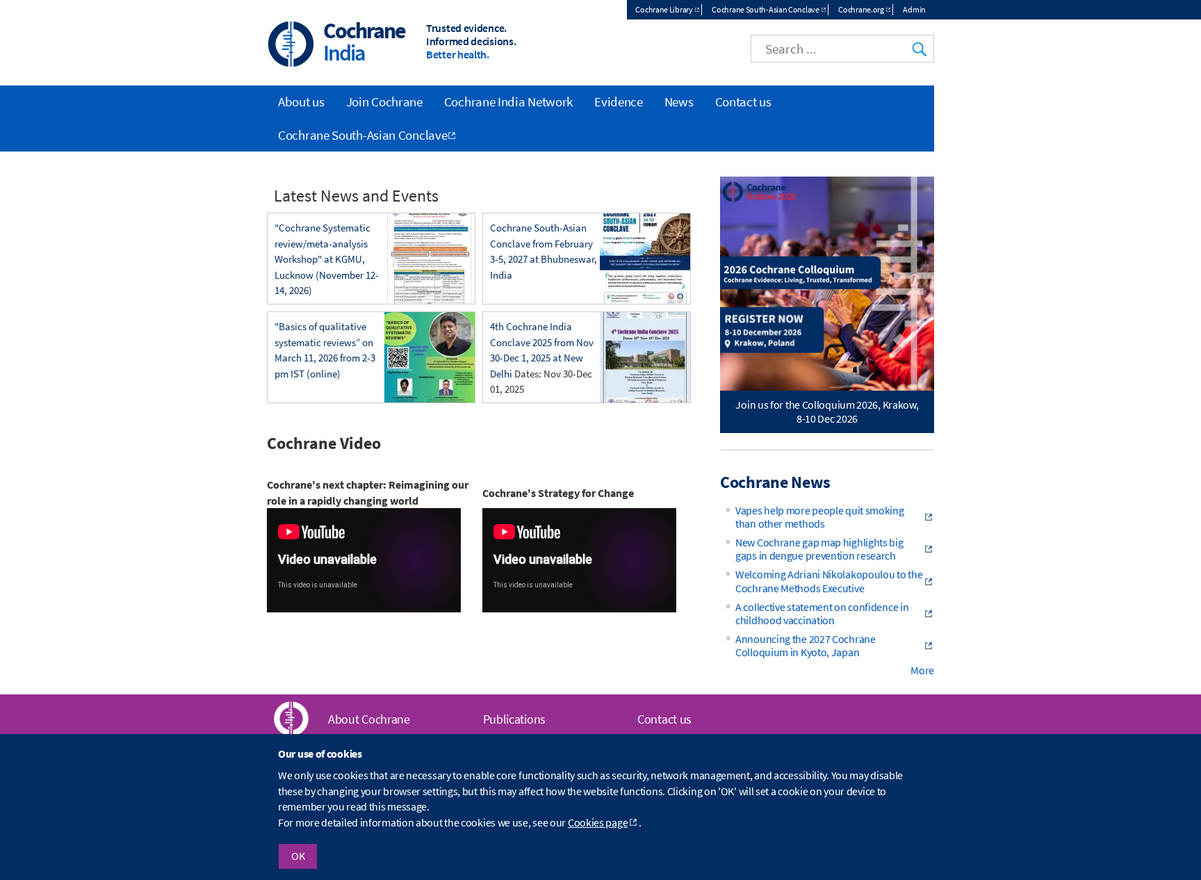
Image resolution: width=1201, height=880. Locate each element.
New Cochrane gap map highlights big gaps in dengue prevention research (819, 548)
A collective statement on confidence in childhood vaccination (821, 613)
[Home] (291, 45)
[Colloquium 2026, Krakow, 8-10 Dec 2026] (827, 284)
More (922, 670)
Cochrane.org (860, 9)
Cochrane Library (663, 9)
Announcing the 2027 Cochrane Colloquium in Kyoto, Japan (805, 645)
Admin (914, 9)
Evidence (618, 101)
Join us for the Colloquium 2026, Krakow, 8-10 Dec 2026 (826, 411)
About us (301, 101)
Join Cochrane (384, 101)
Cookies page (598, 822)
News (679, 101)
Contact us (743, 101)
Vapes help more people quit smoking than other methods (819, 516)
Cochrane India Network (508, 101)
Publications (514, 719)
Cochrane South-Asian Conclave (765, 9)
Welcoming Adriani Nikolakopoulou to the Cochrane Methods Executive (828, 580)
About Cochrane (369, 719)
